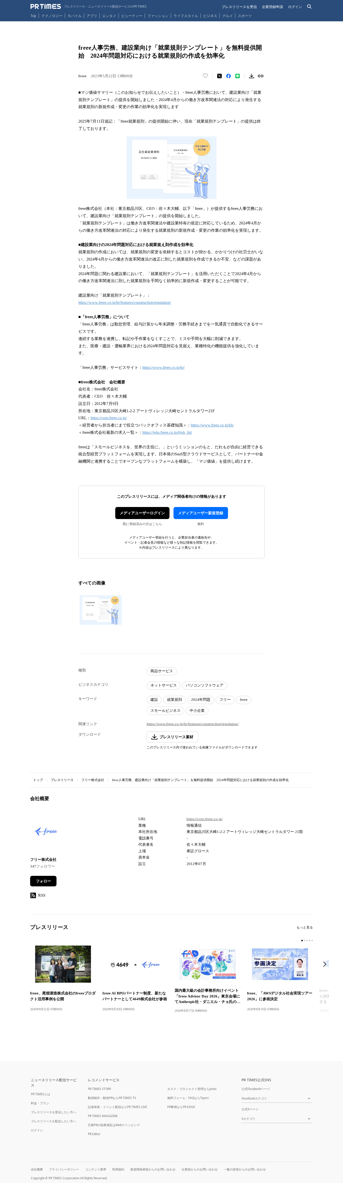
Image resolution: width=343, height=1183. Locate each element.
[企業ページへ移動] (46, 833)
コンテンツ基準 (95, 1169)
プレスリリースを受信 (239, 6)
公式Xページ (250, 1109)
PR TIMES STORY (99, 1089)
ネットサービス (163, 685)
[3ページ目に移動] (307, 940)
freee (244, 700)
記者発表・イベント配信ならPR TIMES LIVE (117, 1107)
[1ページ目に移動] (302, 940)
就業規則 (174, 700)
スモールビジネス (165, 711)
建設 (154, 700)
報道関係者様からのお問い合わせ (153, 1169)
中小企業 (197, 711)
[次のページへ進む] (326, 964)
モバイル (75, 15)
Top (33, 15)
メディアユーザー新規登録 (200, 513)
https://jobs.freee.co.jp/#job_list (167, 432)
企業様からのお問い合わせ (200, 1169)
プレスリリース (62, 780)
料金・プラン (40, 1103)
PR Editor (94, 1134)
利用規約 (118, 1169)
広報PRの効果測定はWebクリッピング (114, 1125)
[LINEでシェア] (238, 76)
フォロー (43, 881)
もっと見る (305, 927)
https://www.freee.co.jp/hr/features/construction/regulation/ (124, 302)
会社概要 (37, 1169)
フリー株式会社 (92, 780)
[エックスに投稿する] (219, 76)
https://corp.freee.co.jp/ (109, 418)
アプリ (92, 15)
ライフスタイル (186, 15)
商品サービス (161, 671)
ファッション (157, 15)
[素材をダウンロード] (252, 76)
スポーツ (245, 15)
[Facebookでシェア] (228, 76)
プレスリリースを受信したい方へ (53, 1112)
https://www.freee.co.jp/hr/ (163, 367)
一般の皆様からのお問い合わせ (245, 1169)
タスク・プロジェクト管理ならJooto (191, 1089)
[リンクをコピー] (261, 76)
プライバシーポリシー (64, 1169)
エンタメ (109, 15)
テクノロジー (52, 15)
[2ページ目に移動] (304, 940)
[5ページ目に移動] (312, 940)
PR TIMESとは (40, 1094)
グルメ (227, 15)
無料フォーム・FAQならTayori (188, 1098)
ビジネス (210, 15)
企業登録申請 (272, 6)
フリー (225, 700)
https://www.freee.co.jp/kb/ (212, 425)
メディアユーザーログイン (142, 513)
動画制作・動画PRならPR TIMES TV (112, 1098)
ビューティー (131, 15)
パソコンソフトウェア (204, 685)
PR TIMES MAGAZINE (103, 1116)
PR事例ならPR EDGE (181, 1107)
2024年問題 (200, 700)
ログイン (295, 6)
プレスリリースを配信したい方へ (53, 1121)
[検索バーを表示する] (309, 6)
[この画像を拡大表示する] (100, 610)
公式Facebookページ (256, 1089)
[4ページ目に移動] (309, 940)
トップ (38, 780)
